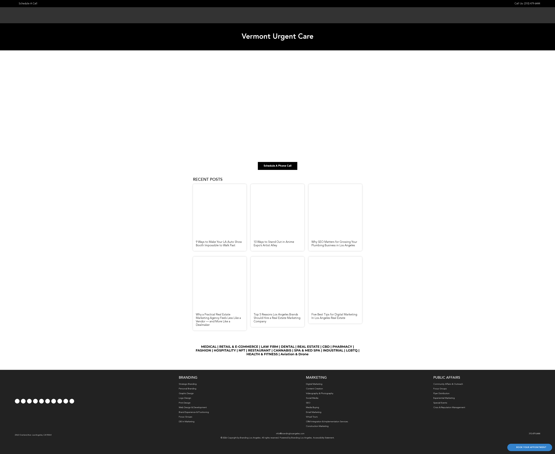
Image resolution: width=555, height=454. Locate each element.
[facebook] (17, 401)
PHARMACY (342, 347)
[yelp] (59, 401)
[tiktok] (35, 401)
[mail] (65, 401)
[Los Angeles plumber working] (335, 185)
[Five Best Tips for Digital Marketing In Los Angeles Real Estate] (335, 258)
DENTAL (288, 347)
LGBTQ (352, 350)
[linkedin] (47, 401)
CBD (326, 347)
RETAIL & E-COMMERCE (238, 347)
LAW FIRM (269, 347)
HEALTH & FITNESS (262, 354)
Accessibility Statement (323, 438)
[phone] (72, 401)
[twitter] (23, 401)
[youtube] (41, 401)
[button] (33, 435)
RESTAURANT (259, 350)
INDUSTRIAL (333, 350)
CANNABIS (282, 350)
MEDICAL (209, 347)
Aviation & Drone (295, 354)
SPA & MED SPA (307, 350)
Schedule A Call (27, 3)
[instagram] (29, 401)
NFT (242, 350)
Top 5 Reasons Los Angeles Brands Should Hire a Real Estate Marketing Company (277, 318)
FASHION (203, 350)
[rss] (53, 401)
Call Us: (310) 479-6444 (527, 3)
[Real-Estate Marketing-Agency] (219, 258)
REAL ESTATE (308, 347)
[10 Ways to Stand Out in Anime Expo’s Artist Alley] (277, 185)
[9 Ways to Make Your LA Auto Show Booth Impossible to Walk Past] (219, 185)
